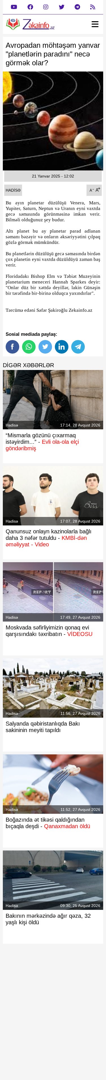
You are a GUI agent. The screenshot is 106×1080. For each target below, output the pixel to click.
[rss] (92, 7)
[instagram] (45, 7)
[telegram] (77, 7)
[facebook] (30, 7)
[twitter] (61, 7)
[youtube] (14, 7)
